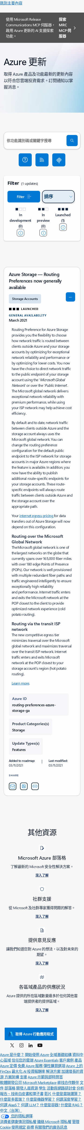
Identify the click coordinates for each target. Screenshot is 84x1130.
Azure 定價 (8, 1065)
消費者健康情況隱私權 (18, 1121)
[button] (25, 159)
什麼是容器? (50, 1104)
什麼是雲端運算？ (66, 1093)
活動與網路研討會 (61, 1088)
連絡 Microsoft (48, 1121)
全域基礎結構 (60, 1054)
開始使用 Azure (37, 1054)
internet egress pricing (36, 515)
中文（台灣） (11, 1110)
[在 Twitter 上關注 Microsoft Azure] (12, 1045)
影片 (48, 1093)
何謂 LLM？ (30, 1104)
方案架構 (11, 1076)
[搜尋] (72, 140)
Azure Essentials (46, 1060)
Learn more (20, 683)
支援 (23, 1076)
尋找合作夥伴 (68, 1082)
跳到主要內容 (11, 2)
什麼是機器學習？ (40, 1099)
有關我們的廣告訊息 (51, 1127)
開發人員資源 (27, 1088)
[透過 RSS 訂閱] (42, 159)
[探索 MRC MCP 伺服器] (58, 159)
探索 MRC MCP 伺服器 (65, 27)
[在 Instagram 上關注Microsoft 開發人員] (21, 1045)
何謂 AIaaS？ (10, 1104)
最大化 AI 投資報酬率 (28, 1071)
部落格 (9, 1088)
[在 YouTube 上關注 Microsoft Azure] (40, 1045)
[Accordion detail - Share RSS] (24, 786)
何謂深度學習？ (68, 1099)
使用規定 (18, 1127)
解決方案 (53, 1071)
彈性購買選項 (54, 1065)
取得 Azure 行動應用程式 (34, 1034)
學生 (42, 1088)
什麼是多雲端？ (12, 1099)
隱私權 (65, 1121)
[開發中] (20, 233)
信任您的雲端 (22, 1060)
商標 (30, 1127)
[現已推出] (63, 227)
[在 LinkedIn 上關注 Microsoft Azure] (30, 1045)
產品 (78, 1060)
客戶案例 (66, 1060)
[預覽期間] (43, 233)
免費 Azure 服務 (30, 1065)
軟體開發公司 (11, 1082)
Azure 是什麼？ (12, 1054)
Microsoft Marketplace (39, 1082)
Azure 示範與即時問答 (45, 1076)
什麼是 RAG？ (72, 1104)
